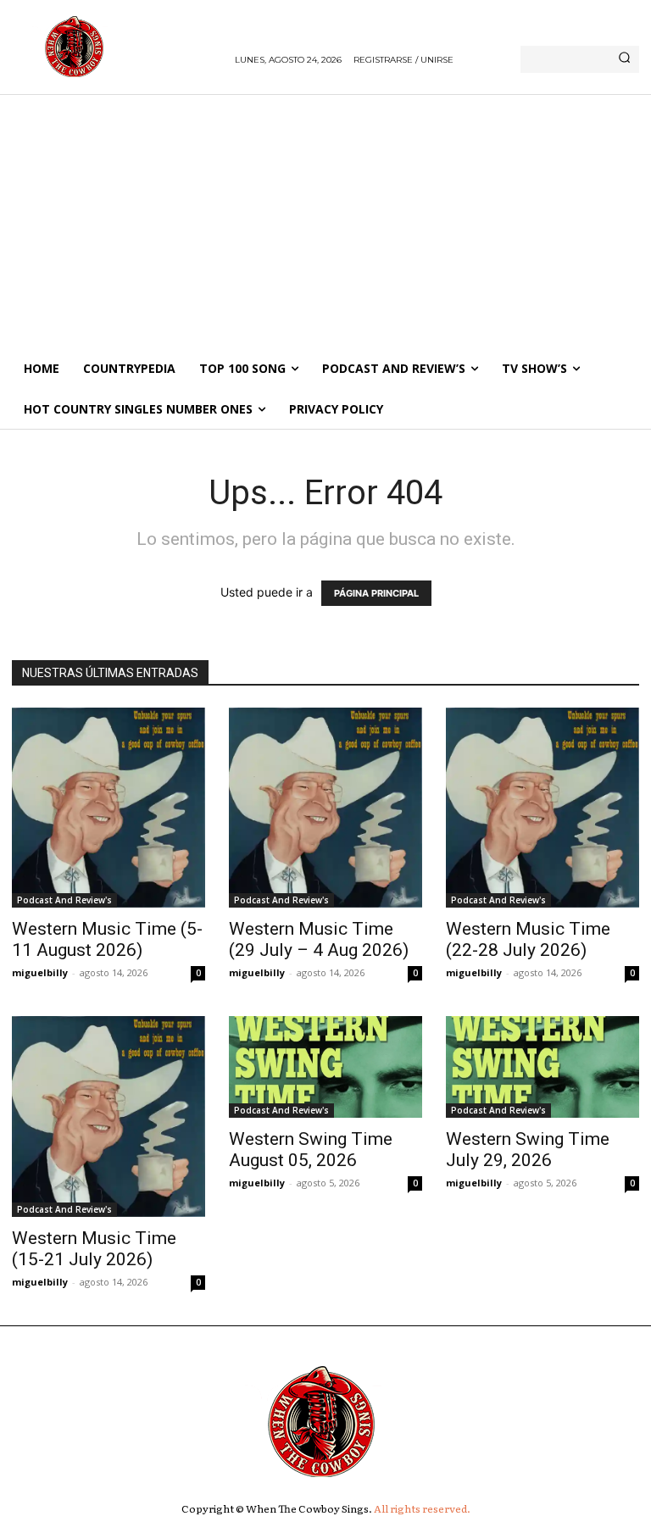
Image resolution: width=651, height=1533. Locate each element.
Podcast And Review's (64, 900)
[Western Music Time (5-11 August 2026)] (108, 808)
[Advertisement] (325, 221)
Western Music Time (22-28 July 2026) (528, 939)
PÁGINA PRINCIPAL (376, 593)
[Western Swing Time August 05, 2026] (325, 1066)
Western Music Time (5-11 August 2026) (107, 939)
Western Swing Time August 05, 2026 (310, 1149)
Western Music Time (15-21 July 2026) (94, 1248)
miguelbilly (40, 972)
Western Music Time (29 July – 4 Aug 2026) (319, 939)
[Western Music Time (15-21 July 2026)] (108, 1116)
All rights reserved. (422, 1508)
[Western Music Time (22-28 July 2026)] (542, 808)
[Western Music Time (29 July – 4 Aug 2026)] (325, 808)
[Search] (624, 59)
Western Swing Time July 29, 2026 (527, 1149)
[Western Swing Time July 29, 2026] (542, 1066)
